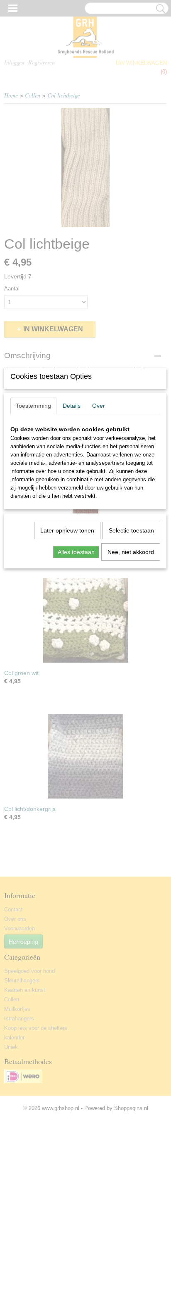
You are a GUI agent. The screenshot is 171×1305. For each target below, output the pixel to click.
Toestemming (33, 405)
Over (98, 405)
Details (72, 405)
